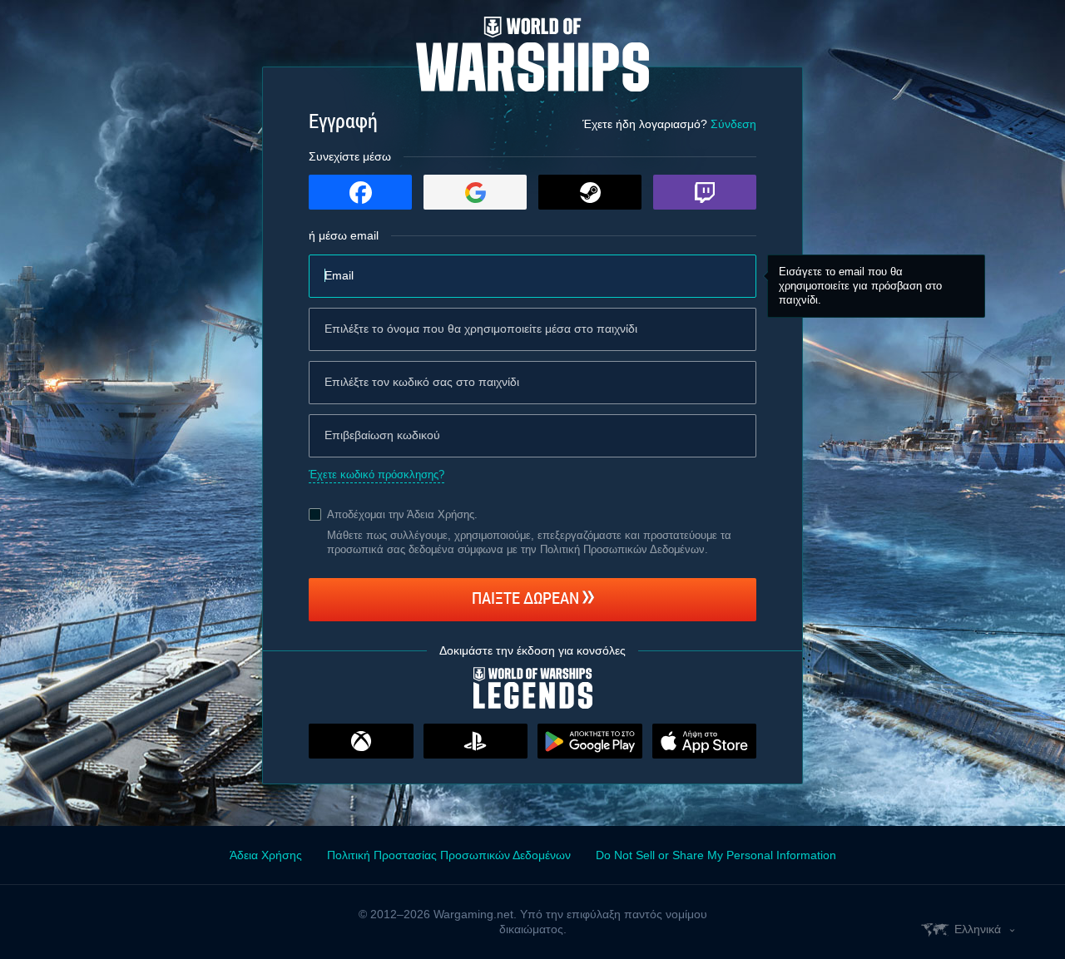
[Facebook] (360, 192)
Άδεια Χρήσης (440, 514)
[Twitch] (704, 192)
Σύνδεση (733, 124)
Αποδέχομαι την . (402, 514)
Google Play (589, 741)
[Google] (475, 192)
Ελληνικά (977, 929)
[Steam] (589, 192)
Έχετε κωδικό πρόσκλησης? (376, 474)
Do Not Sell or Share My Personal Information (716, 855)
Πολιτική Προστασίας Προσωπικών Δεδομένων (449, 855)
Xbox (361, 741)
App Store (704, 741)
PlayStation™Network (476, 741)
